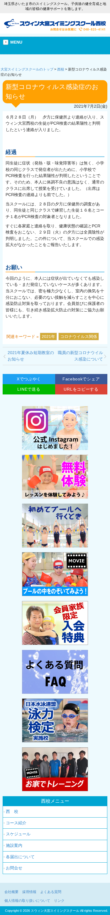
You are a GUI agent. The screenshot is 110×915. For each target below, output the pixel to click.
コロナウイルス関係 (78, 336)
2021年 (48, 336)
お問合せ (14, 868)
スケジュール (18, 834)
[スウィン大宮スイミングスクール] (55, 28)
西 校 (12, 811)
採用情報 (29, 892)
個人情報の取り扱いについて (27, 901)
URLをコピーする (81, 389)
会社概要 (11, 892)
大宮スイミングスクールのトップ (27, 69)
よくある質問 (50, 892)
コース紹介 (16, 822)
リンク (59, 901)
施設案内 (14, 845)
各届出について (20, 856)
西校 (60, 69)
